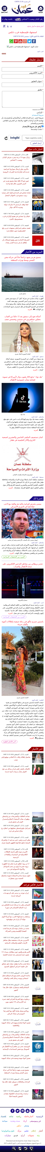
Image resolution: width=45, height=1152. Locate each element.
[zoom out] (11, 26)
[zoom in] (4, 26)
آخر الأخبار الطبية (9, 742)
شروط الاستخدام (38, 115)
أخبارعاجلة (40, 26)
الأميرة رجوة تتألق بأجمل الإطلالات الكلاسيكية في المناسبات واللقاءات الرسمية (16, 854)
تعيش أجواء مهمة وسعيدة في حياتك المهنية (16, 1058)
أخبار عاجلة (31, 26)
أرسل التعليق (36, 143)
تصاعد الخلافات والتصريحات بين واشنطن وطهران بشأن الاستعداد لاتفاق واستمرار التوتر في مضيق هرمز (16, 819)
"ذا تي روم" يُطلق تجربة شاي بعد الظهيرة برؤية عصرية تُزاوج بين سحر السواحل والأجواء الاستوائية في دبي (16, 866)
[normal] (7, 26)
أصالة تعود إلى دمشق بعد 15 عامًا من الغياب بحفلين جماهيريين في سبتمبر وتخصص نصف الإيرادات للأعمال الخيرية (22, 319)
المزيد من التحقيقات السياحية (14, 557)
